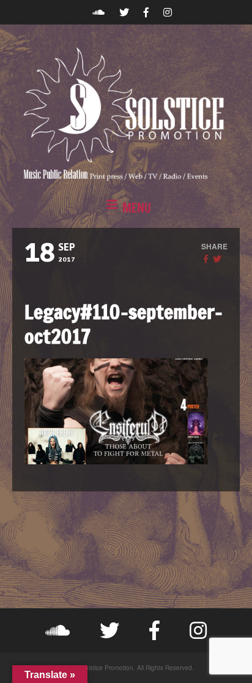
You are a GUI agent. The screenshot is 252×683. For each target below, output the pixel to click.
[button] (126, 208)
